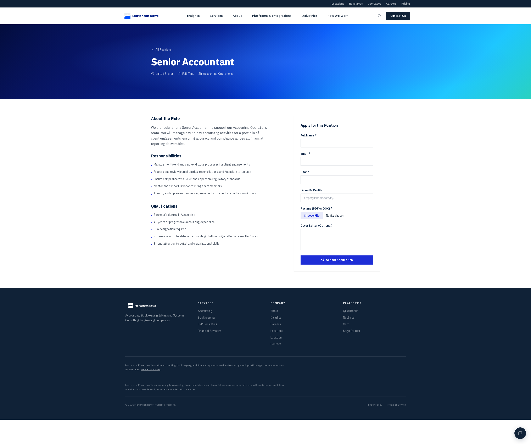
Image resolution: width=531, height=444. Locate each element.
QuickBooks (350, 311)
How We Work (338, 16)
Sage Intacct (351, 331)
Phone (305, 172)
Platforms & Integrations (272, 16)
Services (216, 16)
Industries (309, 16)
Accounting (205, 311)
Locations (337, 3)
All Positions (164, 50)
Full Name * (309, 135)
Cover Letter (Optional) (316, 225)
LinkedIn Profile (311, 190)
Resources (356, 3)
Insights (193, 16)
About (237, 16)
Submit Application (339, 260)
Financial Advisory (209, 331)
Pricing (405, 3)
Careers (391, 3)
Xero (346, 324)
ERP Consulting (207, 324)
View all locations (150, 369)
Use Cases (374, 3)
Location (276, 337)
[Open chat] (520, 433)
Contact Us (398, 16)
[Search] (379, 15)
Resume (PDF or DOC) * (316, 208)
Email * (306, 154)
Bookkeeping (206, 317)
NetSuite (348, 317)
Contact (275, 344)
